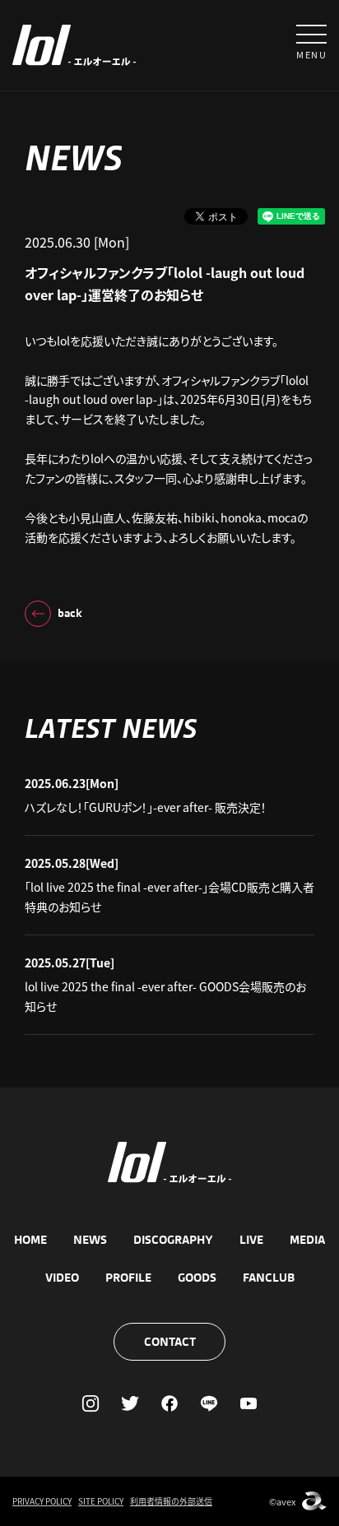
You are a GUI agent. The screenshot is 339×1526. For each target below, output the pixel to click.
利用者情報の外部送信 (171, 1501)
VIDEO (62, 1277)
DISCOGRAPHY (173, 1239)
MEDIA (307, 1239)
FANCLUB (269, 1277)
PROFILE (128, 1277)
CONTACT (170, 1342)
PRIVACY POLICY (42, 1501)
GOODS (197, 1277)
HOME (30, 1239)
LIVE (251, 1239)
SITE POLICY (100, 1501)
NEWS (90, 1239)
